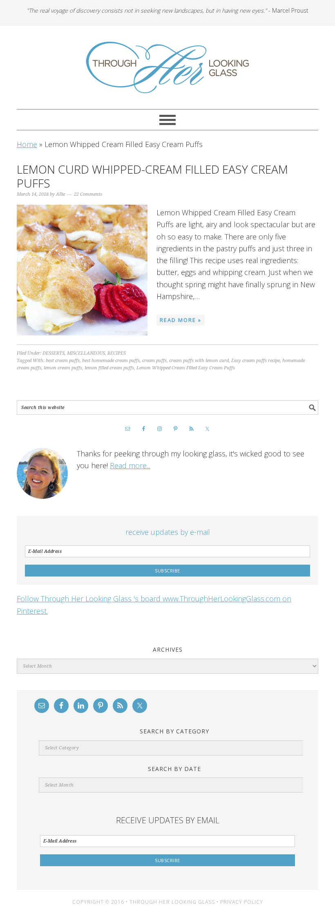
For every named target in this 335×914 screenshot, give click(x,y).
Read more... (130, 465)
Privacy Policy (241, 901)
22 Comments (88, 194)
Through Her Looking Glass (167, 67)
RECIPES (116, 353)
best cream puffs (63, 360)
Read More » (180, 320)
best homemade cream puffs (111, 360)
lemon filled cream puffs (109, 368)
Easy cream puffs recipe (255, 360)
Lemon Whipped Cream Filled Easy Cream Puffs (185, 368)
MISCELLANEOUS (86, 353)
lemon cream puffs (63, 368)
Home (27, 144)
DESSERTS (53, 353)
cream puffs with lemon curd (199, 360)
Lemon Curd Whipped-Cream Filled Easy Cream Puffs (152, 176)
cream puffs (154, 360)
